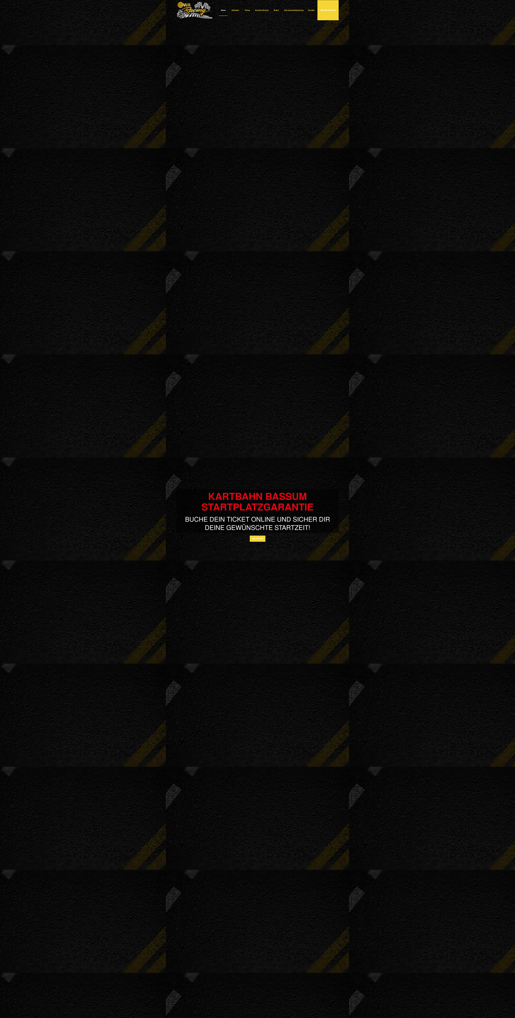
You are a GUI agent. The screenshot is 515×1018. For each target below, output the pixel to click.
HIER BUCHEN (257, 538)
